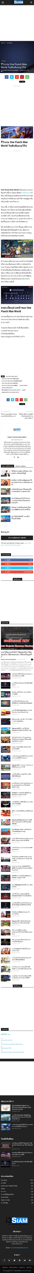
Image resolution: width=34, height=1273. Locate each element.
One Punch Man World (11, 376)
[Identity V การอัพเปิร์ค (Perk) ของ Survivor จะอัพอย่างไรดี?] (5, 795)
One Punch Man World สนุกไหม (10, 383)
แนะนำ (24, 390)
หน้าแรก (3, 43)
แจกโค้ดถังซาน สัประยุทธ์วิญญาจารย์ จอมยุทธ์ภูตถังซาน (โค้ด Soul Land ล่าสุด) (22, 785)
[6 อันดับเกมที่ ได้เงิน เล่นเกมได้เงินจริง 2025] (5, 694)
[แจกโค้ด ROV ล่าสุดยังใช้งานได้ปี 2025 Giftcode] (5, 776)
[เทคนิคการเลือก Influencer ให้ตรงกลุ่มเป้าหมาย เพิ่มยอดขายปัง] (5, 482)
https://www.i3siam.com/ (17, 439)
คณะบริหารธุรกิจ (26, 1270)
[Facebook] (15, 457)
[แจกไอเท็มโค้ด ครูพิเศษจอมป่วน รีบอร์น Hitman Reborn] (5, 960)
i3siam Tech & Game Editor (10, 70)
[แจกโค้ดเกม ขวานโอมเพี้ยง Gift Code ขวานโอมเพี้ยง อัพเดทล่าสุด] (5, 969)
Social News (4, 1197)
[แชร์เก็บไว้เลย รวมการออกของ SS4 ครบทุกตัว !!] (5, 850)
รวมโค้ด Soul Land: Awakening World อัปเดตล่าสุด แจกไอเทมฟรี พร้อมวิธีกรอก (21, 1117)
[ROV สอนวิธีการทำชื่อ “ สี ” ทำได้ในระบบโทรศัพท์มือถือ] (5, 721)
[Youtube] (30, 1260)
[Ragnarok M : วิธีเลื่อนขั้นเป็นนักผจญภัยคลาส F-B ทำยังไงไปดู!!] (5, 923)
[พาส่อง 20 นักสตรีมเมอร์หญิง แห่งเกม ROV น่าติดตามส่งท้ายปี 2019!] (5, 841)
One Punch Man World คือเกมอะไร (10, 378)
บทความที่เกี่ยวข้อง (7, 466)
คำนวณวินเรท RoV (6, 1040)
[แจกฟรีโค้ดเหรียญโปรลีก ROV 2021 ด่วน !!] (5, 685)
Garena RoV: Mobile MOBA (8, 649)
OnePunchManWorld (7, 387)
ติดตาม (30, 564)
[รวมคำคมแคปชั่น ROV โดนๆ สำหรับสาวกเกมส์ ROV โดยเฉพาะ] (5, 758)
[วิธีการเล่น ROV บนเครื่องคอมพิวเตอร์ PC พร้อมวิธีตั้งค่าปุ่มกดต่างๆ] (5, 932)
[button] (31, 2)
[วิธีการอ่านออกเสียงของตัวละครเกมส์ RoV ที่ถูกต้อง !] (5, 942)
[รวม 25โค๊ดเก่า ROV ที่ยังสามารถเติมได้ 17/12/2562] (5, 804)
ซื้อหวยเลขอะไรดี (6, 1048)
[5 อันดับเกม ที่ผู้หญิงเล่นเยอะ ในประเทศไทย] (5, 914)
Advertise (5, 1267)
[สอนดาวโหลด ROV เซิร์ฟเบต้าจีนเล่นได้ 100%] (5, 749)
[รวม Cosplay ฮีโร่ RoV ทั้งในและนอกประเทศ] (5, 951)
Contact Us (22, 1267)
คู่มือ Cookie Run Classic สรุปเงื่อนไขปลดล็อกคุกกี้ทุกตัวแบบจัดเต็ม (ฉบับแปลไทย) (21, 1107)
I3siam (3, 1189)
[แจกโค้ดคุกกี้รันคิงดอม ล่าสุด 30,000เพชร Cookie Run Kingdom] (5, 703)
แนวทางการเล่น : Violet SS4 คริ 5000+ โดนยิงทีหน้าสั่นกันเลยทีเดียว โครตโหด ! (22, 868)
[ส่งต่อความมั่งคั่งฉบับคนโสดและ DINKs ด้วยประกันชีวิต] (5, 509)
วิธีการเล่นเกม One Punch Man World (11, 390)
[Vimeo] (19, 1260)
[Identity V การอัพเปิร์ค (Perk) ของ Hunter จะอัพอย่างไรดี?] (5, 878)
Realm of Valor (5, 1200)
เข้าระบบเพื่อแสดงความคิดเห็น (17, 538)
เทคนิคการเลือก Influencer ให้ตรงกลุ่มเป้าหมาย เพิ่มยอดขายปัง (21, 482)
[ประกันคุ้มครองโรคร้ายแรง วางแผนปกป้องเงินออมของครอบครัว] (5, 500)
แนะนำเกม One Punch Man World (10, 392)
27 (32, 659)
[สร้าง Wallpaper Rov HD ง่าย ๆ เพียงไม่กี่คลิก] (5, 887)
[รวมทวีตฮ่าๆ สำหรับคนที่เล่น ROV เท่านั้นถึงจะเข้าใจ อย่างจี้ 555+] (5, 978)
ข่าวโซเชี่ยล (4, 1203)
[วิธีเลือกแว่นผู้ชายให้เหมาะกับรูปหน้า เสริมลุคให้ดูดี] (5, 473)
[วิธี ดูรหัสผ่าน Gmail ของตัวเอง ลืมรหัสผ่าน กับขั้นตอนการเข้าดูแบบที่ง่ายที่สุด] (5, 859)
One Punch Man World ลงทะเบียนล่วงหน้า (12, 381)
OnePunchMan (23, 385)
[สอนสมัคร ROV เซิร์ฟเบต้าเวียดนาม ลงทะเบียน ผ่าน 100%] (5, 676)
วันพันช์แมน (26, 193)
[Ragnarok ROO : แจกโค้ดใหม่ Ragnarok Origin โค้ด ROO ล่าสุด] (5, 730)
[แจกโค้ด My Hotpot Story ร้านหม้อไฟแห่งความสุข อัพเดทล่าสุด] (5, 712)
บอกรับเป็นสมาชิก (28, 572)
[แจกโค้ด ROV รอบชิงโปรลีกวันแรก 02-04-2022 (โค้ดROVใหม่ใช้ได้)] (5, 905)
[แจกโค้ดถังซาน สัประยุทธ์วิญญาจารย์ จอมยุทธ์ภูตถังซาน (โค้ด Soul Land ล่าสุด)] (5, 785)
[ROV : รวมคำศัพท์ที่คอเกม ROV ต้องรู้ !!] (5, 813)
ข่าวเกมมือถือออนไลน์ (7, 1194)
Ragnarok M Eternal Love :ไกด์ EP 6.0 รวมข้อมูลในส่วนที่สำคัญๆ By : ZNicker (22, 821)
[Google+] (19, 457)
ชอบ (31, 560)
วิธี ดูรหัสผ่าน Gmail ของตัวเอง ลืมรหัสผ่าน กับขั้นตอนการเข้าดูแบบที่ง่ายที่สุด (22, 858)
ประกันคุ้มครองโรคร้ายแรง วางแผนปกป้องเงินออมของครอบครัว (20, 500)
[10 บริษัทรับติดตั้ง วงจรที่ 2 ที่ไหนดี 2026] (5, 518)
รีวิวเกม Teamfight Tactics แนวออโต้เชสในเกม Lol (9, 415)
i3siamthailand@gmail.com (20, 1248)
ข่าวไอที (3, 1183)
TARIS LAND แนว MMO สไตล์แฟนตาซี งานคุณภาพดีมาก (26, 416)
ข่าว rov (3, 1191)
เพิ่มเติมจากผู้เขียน (20, 466)
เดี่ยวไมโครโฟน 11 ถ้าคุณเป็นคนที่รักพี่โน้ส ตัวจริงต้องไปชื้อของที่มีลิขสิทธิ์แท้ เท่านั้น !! (21, 739)
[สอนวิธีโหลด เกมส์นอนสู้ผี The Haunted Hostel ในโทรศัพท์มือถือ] (5, 896)
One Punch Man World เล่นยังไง (9, 385)
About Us (29, 1267)
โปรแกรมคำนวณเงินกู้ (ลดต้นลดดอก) (12, 1044)
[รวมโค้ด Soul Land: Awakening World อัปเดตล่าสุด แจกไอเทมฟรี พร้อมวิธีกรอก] (5, 1117)
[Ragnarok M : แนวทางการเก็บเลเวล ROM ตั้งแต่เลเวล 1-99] (5, 767)
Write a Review (13, 1267)
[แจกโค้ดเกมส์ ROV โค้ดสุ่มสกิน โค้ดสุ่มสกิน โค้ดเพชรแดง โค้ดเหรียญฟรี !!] (17, 638)
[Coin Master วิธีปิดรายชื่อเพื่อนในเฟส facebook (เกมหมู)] (5, 832)
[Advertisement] (17, 23)
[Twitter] (14, 1260)
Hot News (9, 43)
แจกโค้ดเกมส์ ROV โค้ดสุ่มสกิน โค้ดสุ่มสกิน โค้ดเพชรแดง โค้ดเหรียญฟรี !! (16, 654)
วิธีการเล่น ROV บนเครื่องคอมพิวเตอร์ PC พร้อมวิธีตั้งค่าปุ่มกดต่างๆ (22, 932)
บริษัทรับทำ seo (5, 1034)
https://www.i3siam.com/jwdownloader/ (12, 1052)
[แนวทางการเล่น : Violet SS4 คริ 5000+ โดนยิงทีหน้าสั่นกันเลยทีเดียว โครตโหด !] (5, 868)
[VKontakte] (25, 1260)
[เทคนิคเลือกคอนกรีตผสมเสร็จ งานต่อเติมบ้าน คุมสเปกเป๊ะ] (5, 491)
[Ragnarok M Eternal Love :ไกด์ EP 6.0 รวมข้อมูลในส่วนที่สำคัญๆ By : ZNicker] (5, 822)
